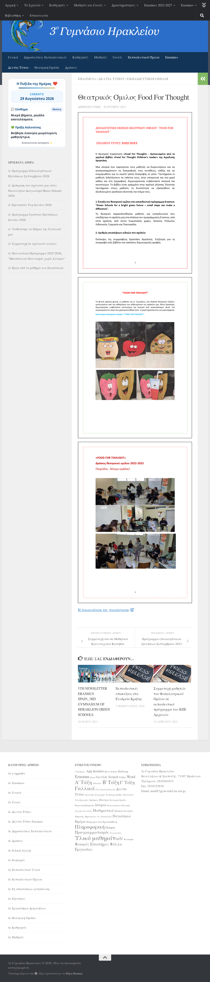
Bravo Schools (111, 771)
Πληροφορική (90, 826)
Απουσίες (97, 783)
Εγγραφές (100, 794)
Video (122, 777)
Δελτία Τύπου (18, 67)
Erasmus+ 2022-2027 (158, 5)
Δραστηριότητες (123, 5)
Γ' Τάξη (127, 782)
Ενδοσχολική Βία (114, 794)
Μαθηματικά (103, 810)
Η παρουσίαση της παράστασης (104, 609)
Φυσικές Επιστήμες (92, 844)
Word (131, 776)
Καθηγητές (57, 5)
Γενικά (13, 57)
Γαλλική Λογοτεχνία (105, 789)
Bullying (123, 771)
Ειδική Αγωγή (21, 850)
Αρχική (10, 5)
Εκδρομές (18, 860)
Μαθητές (100, 57)
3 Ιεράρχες (80, 771)
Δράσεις (71, 67)
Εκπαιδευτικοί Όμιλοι (144, 57)
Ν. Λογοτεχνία (104, 816)
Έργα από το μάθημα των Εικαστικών (38, 268)
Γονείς (117, 57)
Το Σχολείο (32, 5)
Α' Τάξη (83, 782)
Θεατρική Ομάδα (46, 67)
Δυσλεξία (89, 794)
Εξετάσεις (18, 898)
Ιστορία (100, 805)
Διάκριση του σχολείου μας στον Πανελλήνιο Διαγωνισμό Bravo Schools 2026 (35, 190)
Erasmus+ (187, 5)
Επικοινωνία (39, 15)
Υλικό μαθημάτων (99, 838)
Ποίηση (110, 827)
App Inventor (95, 771)
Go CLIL (101, 777)
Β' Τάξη (111, 782)
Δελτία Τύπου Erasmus (27, 821)
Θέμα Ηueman (74, 973)
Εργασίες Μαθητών (89, 800)
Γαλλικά (85, 788)
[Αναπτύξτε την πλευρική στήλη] (203, 79)
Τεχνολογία (115, 832)
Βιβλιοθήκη (13, 15)
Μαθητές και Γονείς (88, 5)
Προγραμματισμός (92, 832)
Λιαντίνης (87, 810)
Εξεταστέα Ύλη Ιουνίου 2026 (32, 205)
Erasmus (82, 776)
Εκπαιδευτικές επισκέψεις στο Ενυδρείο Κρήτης (129, 693)
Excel (92, 777)
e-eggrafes (18, 773)
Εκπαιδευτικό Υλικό (26, 870)
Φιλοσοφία (129, 839)
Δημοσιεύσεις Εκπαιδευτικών (45, 57)
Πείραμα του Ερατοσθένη (101, 822)
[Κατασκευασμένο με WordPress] (36, 973)
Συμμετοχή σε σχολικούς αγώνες (34, 243)
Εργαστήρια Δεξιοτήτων (29, 908)
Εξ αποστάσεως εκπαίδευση (30, 889)
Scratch (113, 777)
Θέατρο (104, 800)
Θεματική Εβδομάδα (84, 805)
